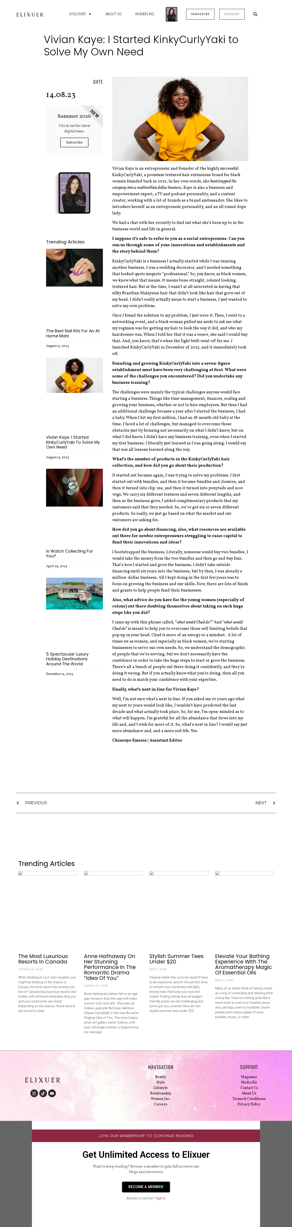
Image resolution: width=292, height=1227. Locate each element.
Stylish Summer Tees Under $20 (176, 959)
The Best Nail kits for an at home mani (73, 333)
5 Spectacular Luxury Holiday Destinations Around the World (67, 659)
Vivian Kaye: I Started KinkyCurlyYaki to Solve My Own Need (73, 442)
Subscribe (74, 142)
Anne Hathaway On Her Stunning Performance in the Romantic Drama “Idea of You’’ (110, 967)
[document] (146, 1174)
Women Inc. (145, 14)
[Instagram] (34, 1093)
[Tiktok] (43, 1093)
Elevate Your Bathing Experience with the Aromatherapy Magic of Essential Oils (243, 964)
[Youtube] (52, 1093)
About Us (113, 14)
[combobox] (263, 14)
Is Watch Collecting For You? (69, 553)
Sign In (160, 1198)
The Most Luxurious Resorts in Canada (43, 959)
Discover (77, 14)
